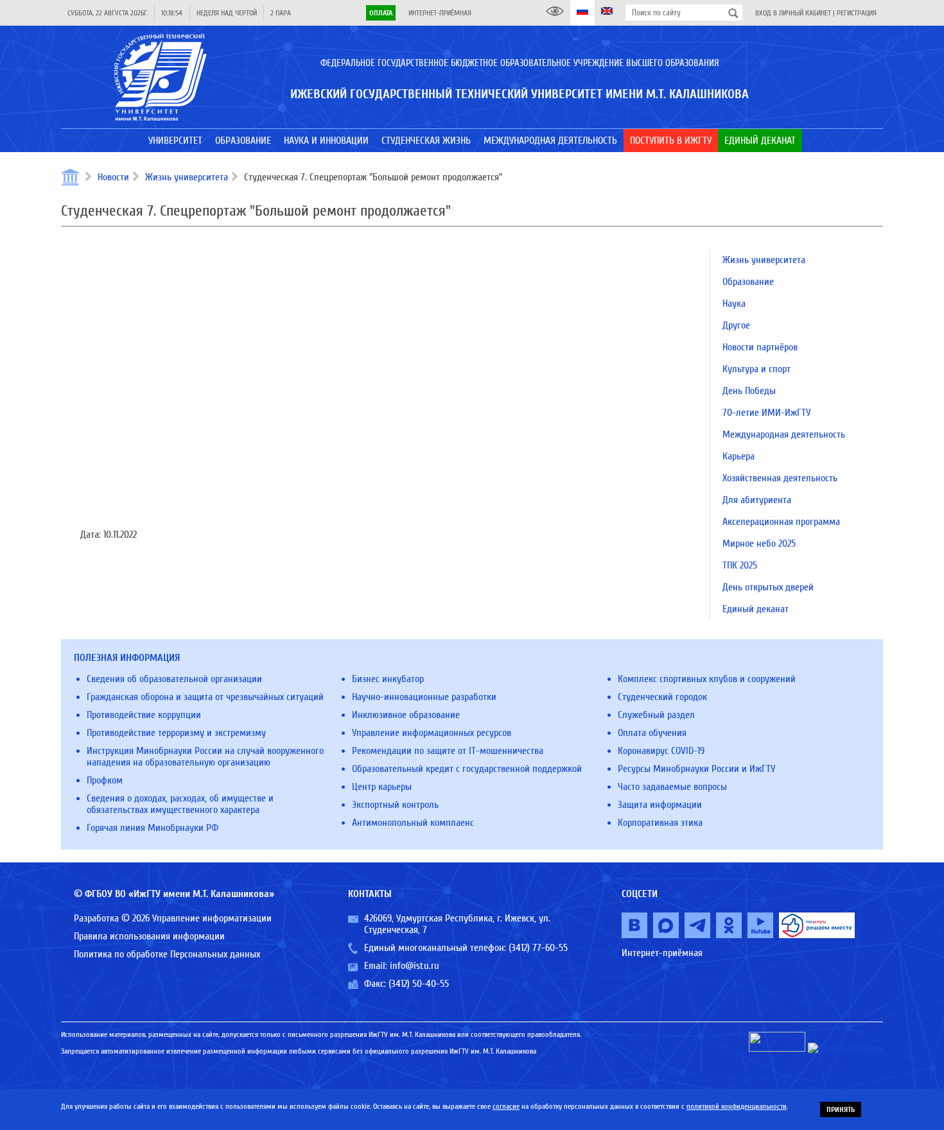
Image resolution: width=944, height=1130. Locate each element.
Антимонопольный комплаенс (413, 822)
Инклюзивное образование (406, 715)
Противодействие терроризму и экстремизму (176, 733)
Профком (105, 780)
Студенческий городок (662, 697)
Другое (736, 325)
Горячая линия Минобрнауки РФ (152, 828)
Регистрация (857, 12)
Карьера (738, 456)
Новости (113, 177)
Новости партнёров (760, 347)
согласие (506, 1106)
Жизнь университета (186, 177)
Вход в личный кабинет (793, 12)
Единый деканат (755, 609)
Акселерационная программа (781, 521)
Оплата (380, 12)
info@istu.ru (414, 966)
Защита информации (660, 804)
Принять (840, 1109)
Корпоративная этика (660, 822)
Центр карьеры (382, 786)
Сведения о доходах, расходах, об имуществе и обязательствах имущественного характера (180, 804)
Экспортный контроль (395, 804)
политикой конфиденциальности (736, 1106)
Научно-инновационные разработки (424, 697)
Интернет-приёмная (439, 12)
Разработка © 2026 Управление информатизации (173, 918)
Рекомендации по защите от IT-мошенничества (447, 751)
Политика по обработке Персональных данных (167, 954)
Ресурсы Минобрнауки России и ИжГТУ (696, 769)
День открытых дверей (768, 587)
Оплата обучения (652, 733)
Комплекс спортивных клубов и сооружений (707, 679)
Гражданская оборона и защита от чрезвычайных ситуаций (205, 697)
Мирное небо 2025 (759, 543)
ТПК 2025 (739, 565)
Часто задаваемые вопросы (672, 786)
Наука (734, 303)
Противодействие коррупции (144, 715)
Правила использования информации (149, 936)
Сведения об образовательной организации (174, 679)
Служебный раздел (656, 715)
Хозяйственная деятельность (779, 478)
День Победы (749, 391)
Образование (748, 281)
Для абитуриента (756, 500)
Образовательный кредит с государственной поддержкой (467, 769)
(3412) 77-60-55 (538, 948)
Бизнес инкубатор (388, 679)
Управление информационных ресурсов (431, 733)
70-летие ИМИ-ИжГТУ (766, 412)
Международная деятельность (783, 434)
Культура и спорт (756, 369)
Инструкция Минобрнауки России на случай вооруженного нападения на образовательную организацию (205, 756)
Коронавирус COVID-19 (661, 751)
